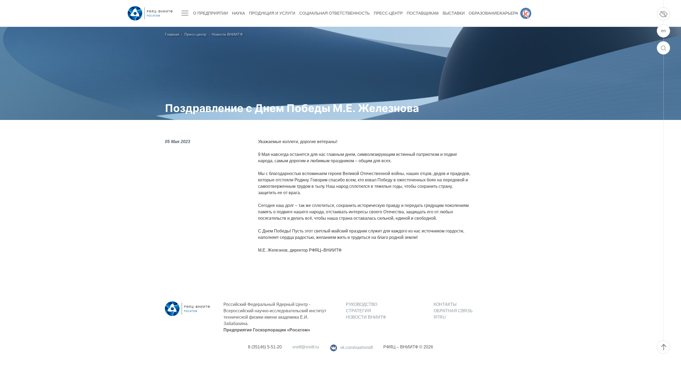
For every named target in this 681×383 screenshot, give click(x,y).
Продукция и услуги (272, 13)
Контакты (445, 304)
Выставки (454, 13)
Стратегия (358, 311)
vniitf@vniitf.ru (305, 347)
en (663, 30)
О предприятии (210, 13)
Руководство (361, 304)
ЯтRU (440, 317)
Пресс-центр (388, 13)
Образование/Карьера (493, 13)
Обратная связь (453, 311)
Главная (172, 34)
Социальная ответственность (334, 13)
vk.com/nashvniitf (356, 347)
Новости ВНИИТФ (227, 34)
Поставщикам (423, 13)
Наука (238, 13)
